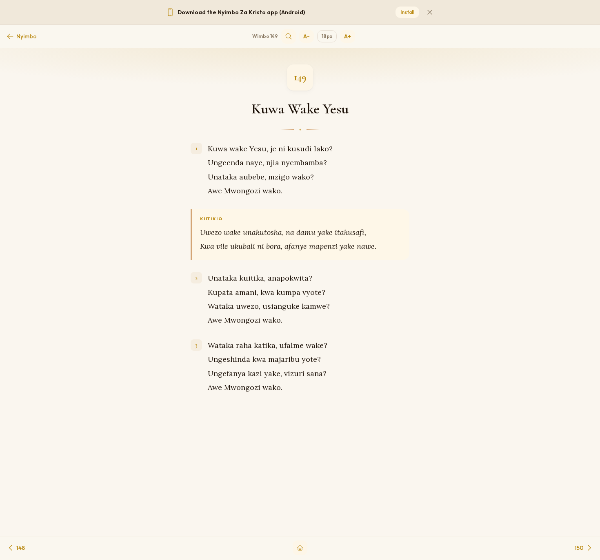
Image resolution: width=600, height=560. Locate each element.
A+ (347, 36)
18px (327, 36)
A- (306, 36)
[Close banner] (429, 12)
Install (407, 12)
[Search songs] (288, 36)
